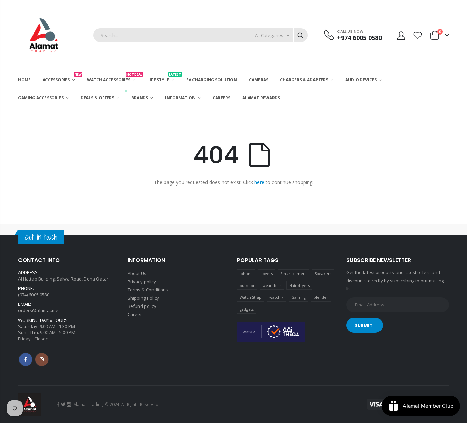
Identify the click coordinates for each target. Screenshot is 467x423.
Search (300, 35)
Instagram (42, 359)
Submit (364, 325)
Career (135, 314)
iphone (246, 273)
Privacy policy (142, 281)
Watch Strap (251, 297)
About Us (137, 273)
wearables (272, 285)
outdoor (247, 285)
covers (266, 273)
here (259, 182)
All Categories (269, 35)
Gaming (298, 297)
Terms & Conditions (148, 290)
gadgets (247, 309)
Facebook (25, 359)
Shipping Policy (143, 298)
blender (320, 297)
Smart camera (293, 273)
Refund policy (142, 306)
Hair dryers (299, 285)
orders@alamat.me (38, 310)
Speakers (323, 273)
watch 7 (276, 297)
